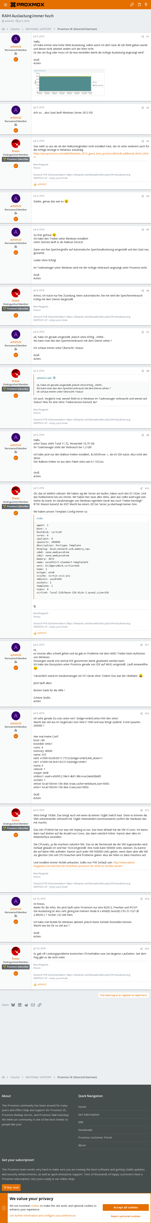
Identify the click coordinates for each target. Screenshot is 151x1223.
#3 (147, 141)
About (82, 1145)
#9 (147, 435)
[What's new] (146, 4)
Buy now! (13, 1187)
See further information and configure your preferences (43, 1215)
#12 (147, 713)
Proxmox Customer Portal (95, 1137)
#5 (147, 229)
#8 (147, 371)
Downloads (85, 1130)
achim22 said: (44, 378)
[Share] (142, 36)
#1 (147, 36)
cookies (35, 1205)
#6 (147, 290)
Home (82, 1107)
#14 (147, 898)
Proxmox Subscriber (18, 159)
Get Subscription (88, 1114)
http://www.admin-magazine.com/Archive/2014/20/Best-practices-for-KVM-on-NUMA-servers (85, 864)
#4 (147, 196)
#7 (147, 332)
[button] (5, 4)
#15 (147, 948)
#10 (147, 488)
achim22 (9, 21)
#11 (147, 644)
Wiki (80, 1122)
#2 (147, 107)
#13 (147, 810)
